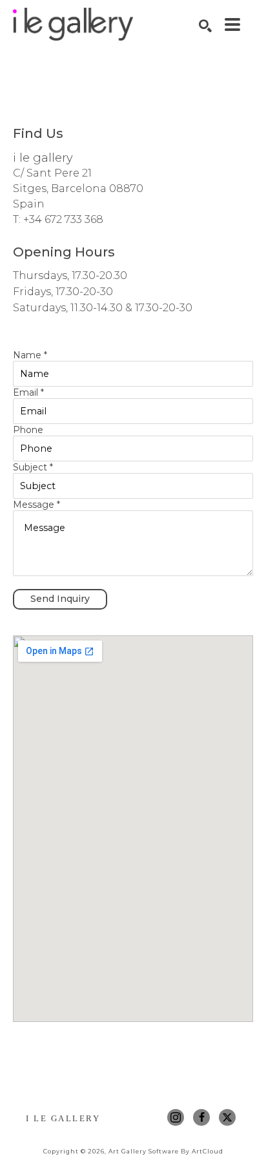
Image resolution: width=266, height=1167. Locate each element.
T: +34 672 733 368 (58, 219)
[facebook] (201, 1117)
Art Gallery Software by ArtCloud (165, 1151)
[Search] (205, 25)
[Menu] (232, 24)
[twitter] (227, 1117)
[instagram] (175, 1117)
